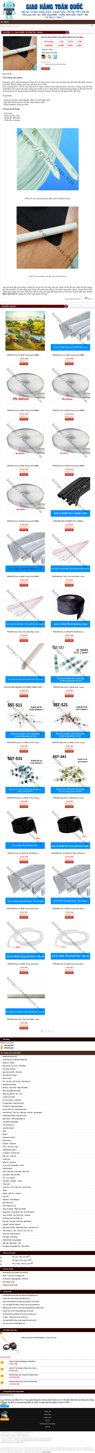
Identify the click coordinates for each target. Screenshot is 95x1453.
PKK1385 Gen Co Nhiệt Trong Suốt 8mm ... (24, 964)
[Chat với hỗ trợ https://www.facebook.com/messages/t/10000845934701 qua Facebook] (29, 1256)
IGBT (4, 1131)
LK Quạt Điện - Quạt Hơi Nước (13, 1103)
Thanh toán (47, 1417)
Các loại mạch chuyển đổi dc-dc (14, 1323)
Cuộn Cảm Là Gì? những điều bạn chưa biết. (18, 1311)
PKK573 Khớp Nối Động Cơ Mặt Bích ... (23, 1361)
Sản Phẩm (6, 32)
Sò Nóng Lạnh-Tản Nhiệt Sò (12, 1218)
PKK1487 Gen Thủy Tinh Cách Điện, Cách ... (24, 632)
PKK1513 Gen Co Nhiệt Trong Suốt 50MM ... (69, 410)
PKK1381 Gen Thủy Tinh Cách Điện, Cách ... (24, 1019)
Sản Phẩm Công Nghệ (10, 1122)
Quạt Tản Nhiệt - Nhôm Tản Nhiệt (14, 1209)
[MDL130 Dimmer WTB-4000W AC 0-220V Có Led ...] (10, 1345)
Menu (6, 22)
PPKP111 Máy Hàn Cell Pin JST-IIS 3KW (23, 1381)
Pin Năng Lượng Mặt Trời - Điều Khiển (16, 1246)
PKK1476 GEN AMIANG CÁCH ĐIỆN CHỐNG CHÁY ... (24, 687)
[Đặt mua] (45, 69)
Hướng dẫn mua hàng (47, 1424)
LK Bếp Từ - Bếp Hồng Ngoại (13, 1106)
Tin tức (47, 1421)
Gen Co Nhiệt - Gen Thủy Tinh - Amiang (28, 32)
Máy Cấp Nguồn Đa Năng (11, 1091)
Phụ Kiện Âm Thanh (10, 1075)
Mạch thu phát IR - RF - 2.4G (12, 1094)
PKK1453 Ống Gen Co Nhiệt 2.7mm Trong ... (69, 742)
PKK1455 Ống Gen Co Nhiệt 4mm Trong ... (69, 687)
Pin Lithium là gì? (9, 1282)
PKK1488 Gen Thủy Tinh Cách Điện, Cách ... (69, 576)
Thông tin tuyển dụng (10, 1285)
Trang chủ (47, 1411)
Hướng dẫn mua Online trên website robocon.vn (19, 1314)
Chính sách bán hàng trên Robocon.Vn (16, 1298)
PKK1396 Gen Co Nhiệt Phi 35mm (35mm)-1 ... (69, 853)
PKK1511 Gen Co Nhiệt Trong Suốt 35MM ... (69, 466)
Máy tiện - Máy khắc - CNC (12, 1243)
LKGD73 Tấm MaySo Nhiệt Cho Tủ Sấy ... (23, 1368)
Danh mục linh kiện (12, 1053)
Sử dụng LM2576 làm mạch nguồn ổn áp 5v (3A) (19, 1320)
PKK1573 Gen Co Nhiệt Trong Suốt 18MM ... (24, 355)
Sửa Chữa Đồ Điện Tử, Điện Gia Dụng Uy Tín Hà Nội (21, 1301)
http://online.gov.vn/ (6, 1395)
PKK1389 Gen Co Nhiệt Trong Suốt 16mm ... (69, 909)
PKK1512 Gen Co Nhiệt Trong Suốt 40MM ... (24, 466)
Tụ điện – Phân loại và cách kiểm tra (15, 1317)
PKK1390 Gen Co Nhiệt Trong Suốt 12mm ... (24, 909)
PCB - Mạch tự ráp (9, 1206)
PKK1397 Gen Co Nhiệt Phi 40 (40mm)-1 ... (24, 853)
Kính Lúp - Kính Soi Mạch (11, 1234)
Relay (5, 1190)
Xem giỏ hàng (9, 1045)
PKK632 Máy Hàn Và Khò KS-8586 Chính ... (24, 1375)
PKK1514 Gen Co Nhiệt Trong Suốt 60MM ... (24, 410)
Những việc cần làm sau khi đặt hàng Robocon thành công (23, 1308)
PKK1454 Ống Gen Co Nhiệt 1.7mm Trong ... (24, 742)
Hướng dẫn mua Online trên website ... (16, 1273)
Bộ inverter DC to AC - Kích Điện (14, 1066)
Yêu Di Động (46, 1452)
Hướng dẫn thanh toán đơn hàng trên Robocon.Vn (20, 1295)
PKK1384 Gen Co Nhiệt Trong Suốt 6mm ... (69, 964)
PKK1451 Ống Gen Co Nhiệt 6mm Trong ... (69, 798)
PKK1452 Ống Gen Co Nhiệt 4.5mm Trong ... (24, 798)
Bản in (90, 299)
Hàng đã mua (8, 1048)
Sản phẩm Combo (9, 1069)
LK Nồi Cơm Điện (9, 1097)
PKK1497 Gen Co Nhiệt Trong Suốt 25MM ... (24, 576)
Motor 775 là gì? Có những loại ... (14, 1276)
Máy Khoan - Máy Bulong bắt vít (14, 1119)
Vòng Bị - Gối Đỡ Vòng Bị (11, 1224)
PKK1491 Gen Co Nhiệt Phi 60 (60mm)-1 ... (69, 632)
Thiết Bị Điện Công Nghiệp (12, 1240)
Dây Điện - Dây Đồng (10, 1237)
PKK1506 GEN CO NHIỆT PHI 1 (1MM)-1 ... (69, 521)
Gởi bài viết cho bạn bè (73, 299)
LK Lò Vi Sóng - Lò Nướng (12, 1100)
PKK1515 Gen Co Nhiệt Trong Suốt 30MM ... (24, 521)
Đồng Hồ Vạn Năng (9, 1084)
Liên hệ (47, 1427)
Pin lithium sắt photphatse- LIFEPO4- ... (16, 1279)
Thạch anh (6, 1184)
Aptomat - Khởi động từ (11, 1199)
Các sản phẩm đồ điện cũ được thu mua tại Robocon (21, 1305)
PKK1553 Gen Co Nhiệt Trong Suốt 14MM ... (69, 355)
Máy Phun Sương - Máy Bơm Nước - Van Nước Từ (20, 1227)
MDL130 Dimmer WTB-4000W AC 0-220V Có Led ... (40, 1338)
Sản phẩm (47, 1414)
